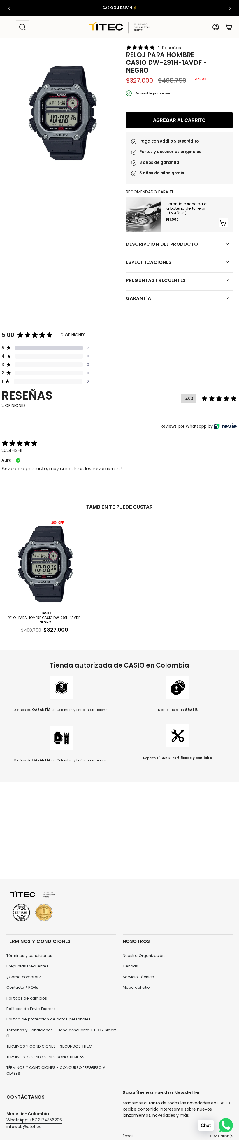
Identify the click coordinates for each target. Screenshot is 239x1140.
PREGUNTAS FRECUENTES (156, 280)
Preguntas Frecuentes (27, 966)
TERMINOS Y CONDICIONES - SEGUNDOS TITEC (49, 1046)
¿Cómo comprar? (23, 977)
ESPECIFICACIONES (149, 262)
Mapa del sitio (136, 987)
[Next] (230, 8)
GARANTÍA (138, 298)
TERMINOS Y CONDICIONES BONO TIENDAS (45, 1057)
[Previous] (9, 8)
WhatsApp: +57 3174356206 (34, 1120)
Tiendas (130, 966)
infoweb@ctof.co (24, 1127)
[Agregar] (223, 222)
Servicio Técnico (138, 977)
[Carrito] (229, 27)
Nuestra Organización (144, 955)
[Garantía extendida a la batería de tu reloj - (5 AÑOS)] (143, 214)
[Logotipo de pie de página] (32, 906)
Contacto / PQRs (22, 987)
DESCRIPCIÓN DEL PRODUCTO (162, 244)
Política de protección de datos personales (48, 1019)
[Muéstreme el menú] (9, 27)
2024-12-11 (11, 450)
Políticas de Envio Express (31, 1008)
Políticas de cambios (26, 998)
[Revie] (225, 426)
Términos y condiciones (29, 955)
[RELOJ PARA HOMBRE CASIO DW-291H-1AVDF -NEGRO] (45, 563)
